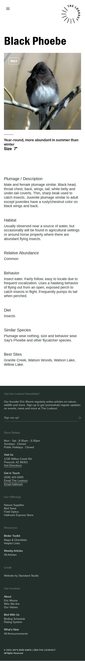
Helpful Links (12, 543)
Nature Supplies (14, 505)
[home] (70, 16)
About (7, 596)
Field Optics (11, 511)
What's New (11, 629)
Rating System (13, 622)
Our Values (11, 607)
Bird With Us (11, 614)
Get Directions (13, 465)
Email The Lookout (15, 480)
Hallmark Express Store (18, 515)
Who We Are (12, 603)
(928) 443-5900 (14, 477)
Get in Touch (12, 473)
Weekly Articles (13, 550)
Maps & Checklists (15, 539)
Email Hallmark (13, 484)
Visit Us (8, 454)
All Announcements (16, 633)
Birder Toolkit (12, 535)
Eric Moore (11, 600)
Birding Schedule (14, 618)
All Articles (10, 554)
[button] (8, 8)
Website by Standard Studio (21, 575)
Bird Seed (10, 508)
